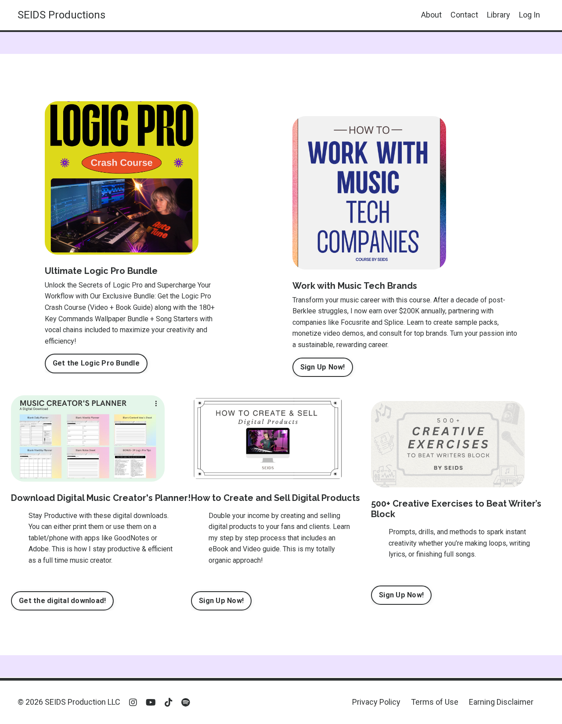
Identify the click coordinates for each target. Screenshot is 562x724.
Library (498, 14)
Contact (464, 14)
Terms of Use (434, 701)
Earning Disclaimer (501, 701)
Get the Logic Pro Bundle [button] (96, 363)
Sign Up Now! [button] (322, 367)
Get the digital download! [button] (62, 600)
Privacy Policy (376, 701)
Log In (529, 14)
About (431, 14)
